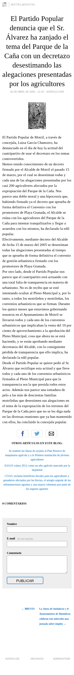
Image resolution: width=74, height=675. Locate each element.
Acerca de (12, 658)
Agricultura (55, 91)
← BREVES (28, 608)
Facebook (22, 433)
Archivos (37, 658)
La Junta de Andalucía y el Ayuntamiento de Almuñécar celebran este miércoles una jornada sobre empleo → (55, 616)
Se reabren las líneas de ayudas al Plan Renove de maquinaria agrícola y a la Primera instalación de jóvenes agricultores (37, 455)
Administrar (61, 658)
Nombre (12, 523)
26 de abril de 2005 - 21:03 (27, 91)
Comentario (14, 552)
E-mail (20, 538)
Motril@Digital (23, 4)
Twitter (37, 433)
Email (51, 433)
